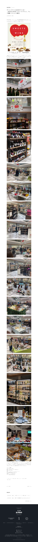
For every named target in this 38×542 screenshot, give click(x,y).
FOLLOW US (19, 531)
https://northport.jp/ (12, 474)
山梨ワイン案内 (14, 478)
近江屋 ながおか (5, 1)
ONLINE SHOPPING (19, 532)
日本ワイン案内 (8, 479)
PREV (9, 486)
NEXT (28, 486)
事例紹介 (12, 15)
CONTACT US (19, 530)
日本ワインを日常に (24, 478)
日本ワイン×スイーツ (19, 478)
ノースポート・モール (9, 478)
